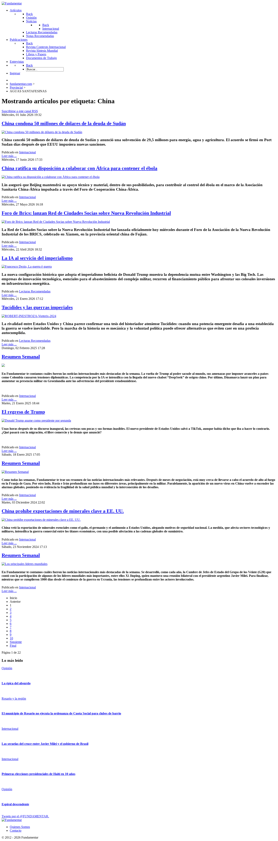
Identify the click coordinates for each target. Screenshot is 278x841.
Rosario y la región (14, 698)
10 (11, 638)
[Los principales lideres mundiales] (24, 564)
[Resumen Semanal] (15, 472)
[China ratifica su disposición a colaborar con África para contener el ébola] (51, 177)
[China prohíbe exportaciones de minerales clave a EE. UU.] (41, 519)
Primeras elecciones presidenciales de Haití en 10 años (38, 774)
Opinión (7, 668)
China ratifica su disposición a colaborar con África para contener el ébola (79, 168)
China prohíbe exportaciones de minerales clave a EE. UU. (63, 511)
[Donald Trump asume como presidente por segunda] (36, 420)
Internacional (27, 152)
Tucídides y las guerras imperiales (37, 307)
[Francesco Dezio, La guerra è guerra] (27, 266)
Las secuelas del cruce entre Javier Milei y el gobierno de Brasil (45, 743)
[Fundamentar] (12, 3)
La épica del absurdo (16, 683)
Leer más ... (9, 156)
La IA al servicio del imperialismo (37, 258)
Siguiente (16, 642)
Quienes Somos (20, 827)
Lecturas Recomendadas (34, 291)
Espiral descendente (15, 804)
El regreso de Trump (23, 411)
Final (13, 645)
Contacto (15, 830)
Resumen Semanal (21, 356)
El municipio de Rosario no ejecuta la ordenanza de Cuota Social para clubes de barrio (61, 713)
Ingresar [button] (15, 73)
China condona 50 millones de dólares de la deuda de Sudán (64, 123)
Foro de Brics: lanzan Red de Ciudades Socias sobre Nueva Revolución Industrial (86, 213)
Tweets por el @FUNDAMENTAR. (25, 816)
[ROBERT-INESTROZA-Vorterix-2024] (29, 316)
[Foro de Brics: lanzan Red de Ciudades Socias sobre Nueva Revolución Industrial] (56, 221)
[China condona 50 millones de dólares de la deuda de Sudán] (42, 132)
